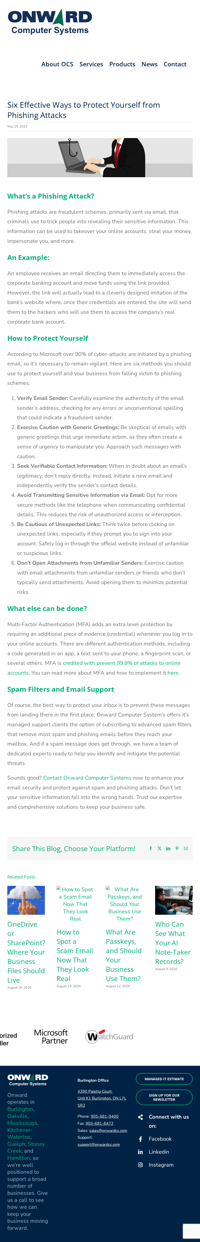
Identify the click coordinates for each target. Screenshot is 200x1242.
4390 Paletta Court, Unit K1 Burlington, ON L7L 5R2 (102, 1098)
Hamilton (18, 1158)
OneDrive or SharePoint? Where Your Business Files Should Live (26, 951)
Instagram (161, 1165)
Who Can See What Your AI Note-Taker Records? (173, 942)
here (173, 673)
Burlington (20, 1109)
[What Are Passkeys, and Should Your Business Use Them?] (124, 889)
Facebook (160, 1139)
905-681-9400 (105, 1116)
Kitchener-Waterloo (20, 1133)
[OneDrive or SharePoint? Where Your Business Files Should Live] (26, 889)
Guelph (16, 1144)
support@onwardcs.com (99, 1144)
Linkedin (159, 1152)
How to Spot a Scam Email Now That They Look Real (75, 955)
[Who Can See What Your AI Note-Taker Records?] (174, 889)
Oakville (17, 1116)
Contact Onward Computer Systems (87, 778)
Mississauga (22, 1123)
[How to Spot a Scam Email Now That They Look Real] (75, 889)
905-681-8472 (99, 1123)
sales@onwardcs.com (108, 1130)
